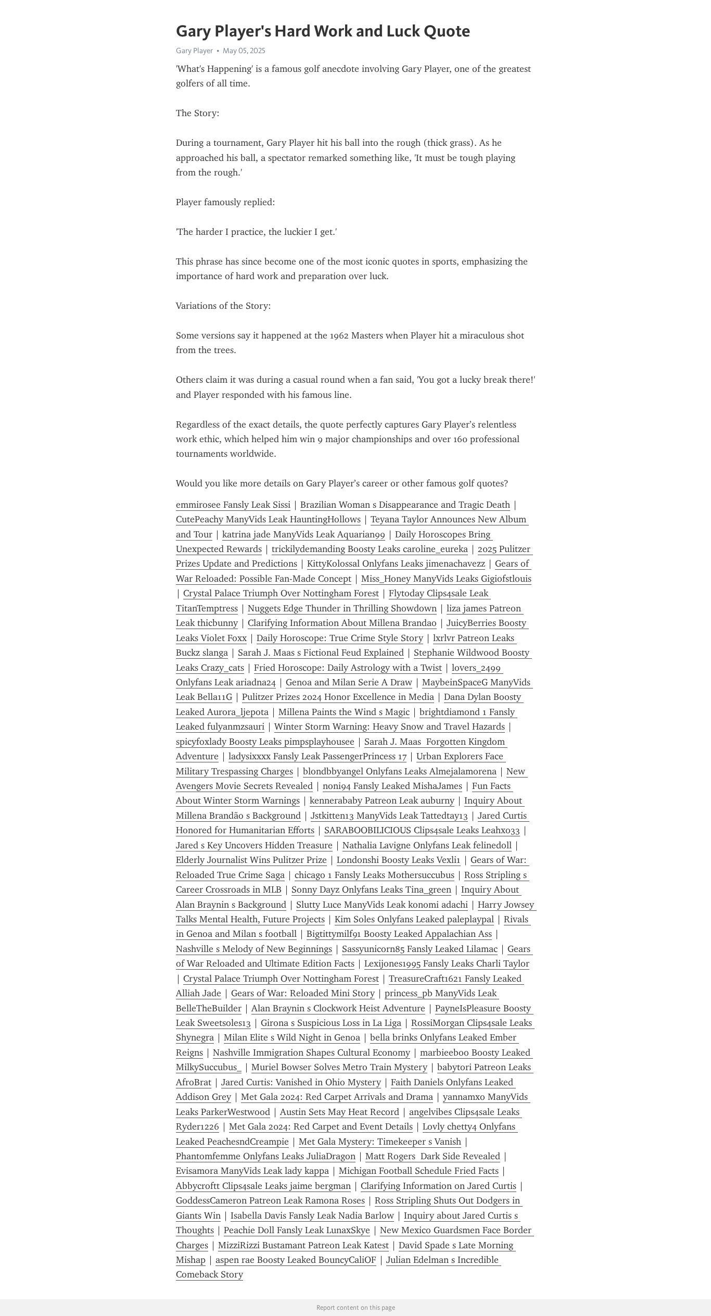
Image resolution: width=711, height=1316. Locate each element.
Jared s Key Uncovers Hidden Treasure (254, 845)
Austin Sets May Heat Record (339, 1112)
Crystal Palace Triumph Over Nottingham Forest (281, 593)
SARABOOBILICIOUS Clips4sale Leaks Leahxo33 (422, 830)
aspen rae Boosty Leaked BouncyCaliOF (295, 1259)
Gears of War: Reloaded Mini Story (303, 993)
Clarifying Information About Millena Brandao (342, 623)
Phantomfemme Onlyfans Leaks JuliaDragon (265, 1156)
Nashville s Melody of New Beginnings (254, 949)
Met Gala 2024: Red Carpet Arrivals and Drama (337, 1096)
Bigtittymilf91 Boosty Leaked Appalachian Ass (399, 933)
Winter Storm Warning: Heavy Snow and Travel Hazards (389, 726)
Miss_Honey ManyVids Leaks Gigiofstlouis (446, 578)
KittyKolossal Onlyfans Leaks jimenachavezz (396, 563)
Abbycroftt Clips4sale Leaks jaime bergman (263, 1186)
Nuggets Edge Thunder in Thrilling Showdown (342, 608)
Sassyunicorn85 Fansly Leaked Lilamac (420, 949)
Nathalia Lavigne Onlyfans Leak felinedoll (427, 845)
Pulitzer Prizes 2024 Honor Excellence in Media (338, 697)
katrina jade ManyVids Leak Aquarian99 (303, 534)
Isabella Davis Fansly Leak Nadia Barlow (312, 1215)
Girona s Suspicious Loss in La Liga (331, 1023)
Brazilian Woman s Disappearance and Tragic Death (405, 504)
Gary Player (194, 50)
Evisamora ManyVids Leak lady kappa (252, 1170)
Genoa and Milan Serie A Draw (349, 682)
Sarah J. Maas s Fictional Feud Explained (321, 652)
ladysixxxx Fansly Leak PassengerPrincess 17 (317, 756)
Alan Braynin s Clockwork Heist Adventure (338, 1008)
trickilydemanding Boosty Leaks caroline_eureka (370, 549)
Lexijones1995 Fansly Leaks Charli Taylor (446, 963)
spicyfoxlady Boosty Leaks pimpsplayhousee (265, 741)
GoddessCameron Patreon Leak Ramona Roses (270, 1200)
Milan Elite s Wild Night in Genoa (292, 1037)
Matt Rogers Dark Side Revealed (432, 1156)
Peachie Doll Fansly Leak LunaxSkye (297, 1230)
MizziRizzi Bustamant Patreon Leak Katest (303, 1245)
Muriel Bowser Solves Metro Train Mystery (339, 1067)
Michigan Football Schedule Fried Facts (419, 1170)
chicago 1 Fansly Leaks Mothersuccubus (374, 875)
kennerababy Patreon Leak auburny (382, 800)
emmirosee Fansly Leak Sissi (233, 504)
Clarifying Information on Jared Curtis (438, 1186)
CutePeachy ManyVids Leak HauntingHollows (268, 519)
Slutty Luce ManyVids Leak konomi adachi (382, 904)
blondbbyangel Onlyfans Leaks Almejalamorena (400, 771)
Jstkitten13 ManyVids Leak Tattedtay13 (389, 815)
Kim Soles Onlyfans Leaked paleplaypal (414, 919)
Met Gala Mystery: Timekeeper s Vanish (380, 1141)
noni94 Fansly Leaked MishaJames (392, 786)
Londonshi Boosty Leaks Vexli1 (399, 860)
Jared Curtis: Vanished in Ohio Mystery (301, 1082)
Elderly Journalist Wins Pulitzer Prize (251, 860)
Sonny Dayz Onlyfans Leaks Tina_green (371, 889)
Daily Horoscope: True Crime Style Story (340, 638)
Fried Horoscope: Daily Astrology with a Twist (348, 667)
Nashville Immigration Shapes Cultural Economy (311, 1052)
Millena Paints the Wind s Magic (344, 712)
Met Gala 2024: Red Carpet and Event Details (321, 1126)
